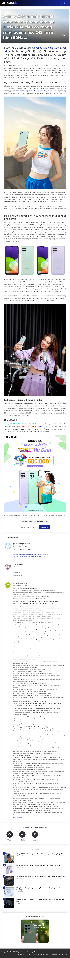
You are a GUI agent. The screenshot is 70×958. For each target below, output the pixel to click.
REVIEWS (61, 954)
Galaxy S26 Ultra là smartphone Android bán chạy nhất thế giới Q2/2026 (40, 854)
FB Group (34, 954)
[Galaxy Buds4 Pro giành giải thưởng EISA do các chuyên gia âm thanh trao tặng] (9, 892)
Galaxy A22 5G (42, 521)
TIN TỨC (48, 954)
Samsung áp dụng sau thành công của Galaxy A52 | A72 (34, 91)
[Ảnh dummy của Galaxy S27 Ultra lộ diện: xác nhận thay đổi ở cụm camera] (9, 881)
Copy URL (44, 527)
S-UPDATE (41, 954)
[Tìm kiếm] (64, 4)
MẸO (66, 954)
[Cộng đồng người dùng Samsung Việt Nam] (10, 3)
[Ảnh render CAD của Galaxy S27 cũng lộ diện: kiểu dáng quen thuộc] (9, 869)
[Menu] (68, 4)
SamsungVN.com (32, 952)
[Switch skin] (61, 4)
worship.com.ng (20, 583)
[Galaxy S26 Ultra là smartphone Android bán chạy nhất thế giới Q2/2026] (9, 858)
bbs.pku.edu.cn (19, 564)
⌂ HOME (28, 954)
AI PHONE (54, 954)
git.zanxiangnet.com (21, 544)
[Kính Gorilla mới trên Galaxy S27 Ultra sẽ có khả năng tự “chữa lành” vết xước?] (9, 903)
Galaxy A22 (27, 521)
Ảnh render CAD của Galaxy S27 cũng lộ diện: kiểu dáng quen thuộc (38, 865)
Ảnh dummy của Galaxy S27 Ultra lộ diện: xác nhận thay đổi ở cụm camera (40, 876)
